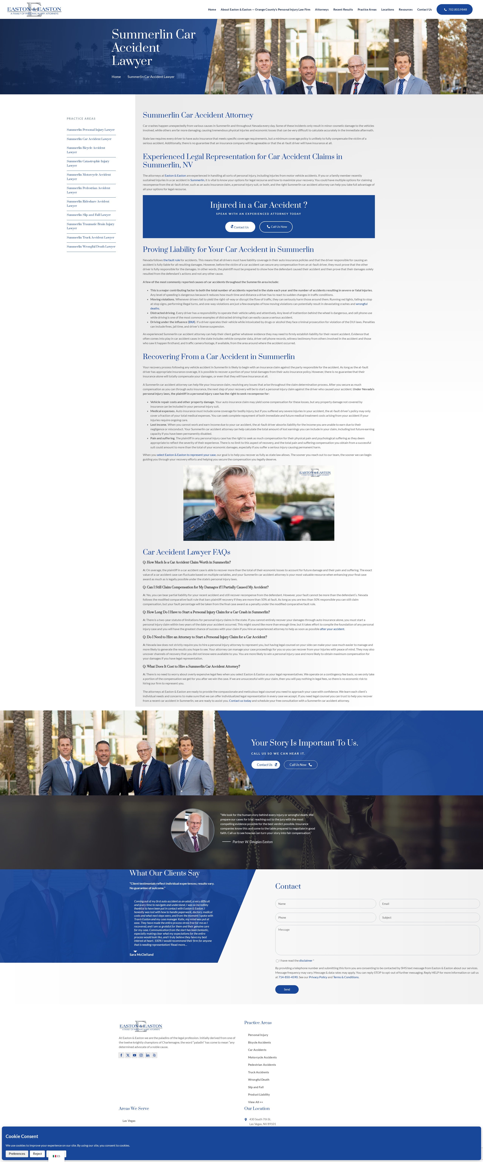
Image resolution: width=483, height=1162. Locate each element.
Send (287, 989)
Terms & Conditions (346, 977)
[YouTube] (135, 1055)
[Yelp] (154, 1055)
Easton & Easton (175, 175)
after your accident (331, 629)
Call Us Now (279, 226)
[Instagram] (141, 1055)
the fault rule (171, 260)
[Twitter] (128, 1055)
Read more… (179, 944)
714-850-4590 (288, 977)
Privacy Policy (318, 977)
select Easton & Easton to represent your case (186, 454)
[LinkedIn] (148, 1055)
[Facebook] (121, 1055)
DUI (191, 322)
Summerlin (197, 180)
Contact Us (241, 227)
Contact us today (240, 700)
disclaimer (305, 960)
